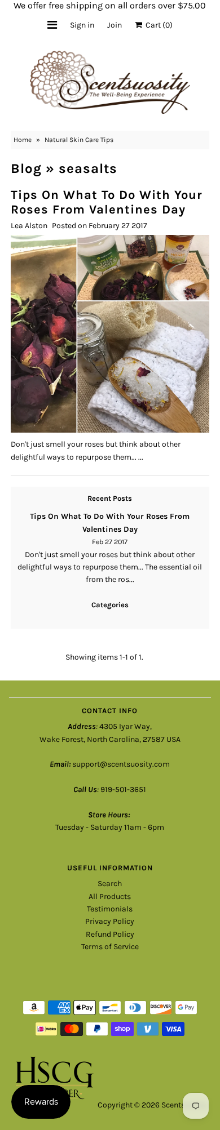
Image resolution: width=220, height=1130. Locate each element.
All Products (110, 896)
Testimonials (110, 909)
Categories (110, 604)
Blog (26, 168)
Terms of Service (110, 946)
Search (110, 883)
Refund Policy (110, 934)
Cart (157, 25)
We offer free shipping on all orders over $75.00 (110, 5)
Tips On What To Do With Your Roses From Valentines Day (107, 202)
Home (23, 140)
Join (114, 25)
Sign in (82, 25)
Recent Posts (109, 498)
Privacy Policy (109, 921)
